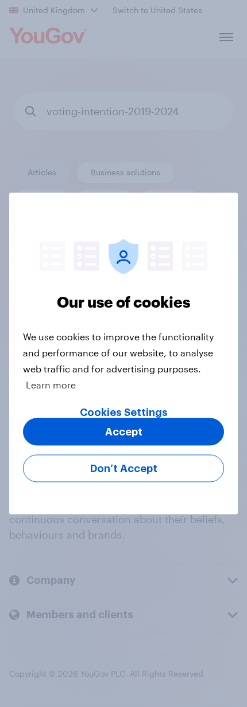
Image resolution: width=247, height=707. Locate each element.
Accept (123, 432)
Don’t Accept (123, 469)
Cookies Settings (124, 412)
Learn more (51, 384)
